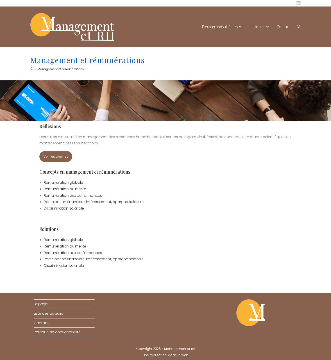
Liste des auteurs (48, 313)
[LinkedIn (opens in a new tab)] (298, 3)
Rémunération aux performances (73, 195)
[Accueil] (31, 69)
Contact (41, 322)
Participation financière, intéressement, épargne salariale (94, 201)
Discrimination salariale (64, 208)
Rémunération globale (63, 182)
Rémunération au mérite (65, 189)
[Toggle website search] (299, 27)
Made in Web (178, 355)
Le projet (41, 304)
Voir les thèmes (55, 156)
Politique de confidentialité (57, 332)
